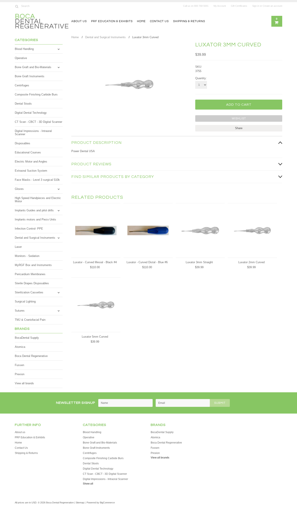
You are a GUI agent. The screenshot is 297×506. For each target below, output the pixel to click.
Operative (21, 58)
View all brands (24, 383)
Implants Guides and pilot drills (34, 210)
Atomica (20, 346)
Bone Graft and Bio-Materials (33, 67)
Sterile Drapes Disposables (32, 283)
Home (141, 21)
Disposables (22, 143)
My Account (220, 6)
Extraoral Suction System (31, 170)
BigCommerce (107, 502)
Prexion (19, 374)
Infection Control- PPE (29, 228)
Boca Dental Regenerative (31, 356)
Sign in (255, 6)
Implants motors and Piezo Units (35, 219)
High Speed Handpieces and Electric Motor (38, 199)
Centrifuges (22, 85)
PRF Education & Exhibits (112, 21)
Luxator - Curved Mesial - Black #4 (95, 262)
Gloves (19, 189)
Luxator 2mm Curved (251, 262)
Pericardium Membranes (30, 274)
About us (79, 21)
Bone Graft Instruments (29, 76)
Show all (88, 483)
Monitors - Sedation (27, 256)
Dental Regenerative (42, 22)
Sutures (20, 310)
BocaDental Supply (27, 337)
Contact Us (159, 21)
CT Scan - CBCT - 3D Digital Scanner (38, 121)
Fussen (19, 365)
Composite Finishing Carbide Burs (36, 94)
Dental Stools (23, 103)
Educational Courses (28, 152)
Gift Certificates (239, 6)
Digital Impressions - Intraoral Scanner (33, 132)
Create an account (272, 6)
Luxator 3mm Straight (199, 262)
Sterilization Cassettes (29, 292)
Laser (18, 246)
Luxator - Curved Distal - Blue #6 (147, 262)
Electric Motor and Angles (31, 161)
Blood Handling (24, 49)
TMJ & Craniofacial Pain (30, 319)
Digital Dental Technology (31, 112)
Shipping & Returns (189, 21)
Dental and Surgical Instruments (35, 237)
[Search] (16, 6)
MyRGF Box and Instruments (33, 265)
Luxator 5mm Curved (95, 336)
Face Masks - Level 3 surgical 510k (37, 179)
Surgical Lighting (25, 301)
